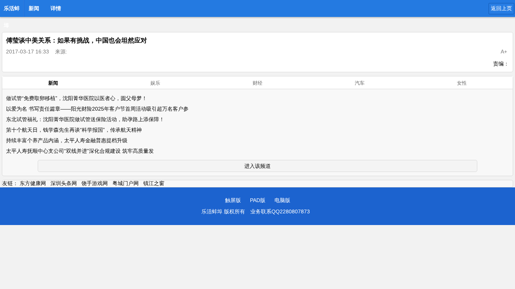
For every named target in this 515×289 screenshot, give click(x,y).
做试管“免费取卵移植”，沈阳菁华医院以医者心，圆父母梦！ (76, 98)
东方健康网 (33, 183)
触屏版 (233, 200)
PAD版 (257, 200)
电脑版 (282, 200)
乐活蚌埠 (12, 10)
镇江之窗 (153, 183)
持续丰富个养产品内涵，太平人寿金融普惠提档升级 (66, 140)
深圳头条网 (64, 183)
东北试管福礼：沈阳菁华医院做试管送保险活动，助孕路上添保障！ (85, 119)
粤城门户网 (125, 183)
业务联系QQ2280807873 (280, 211)
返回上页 (501, 8)
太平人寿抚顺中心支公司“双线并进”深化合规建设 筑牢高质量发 (80, 151)
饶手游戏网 (94, 183)
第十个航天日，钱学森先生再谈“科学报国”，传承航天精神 (74, 130)
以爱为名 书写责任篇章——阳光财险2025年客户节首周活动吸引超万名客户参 (97, 109)
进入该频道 (257, 166)
